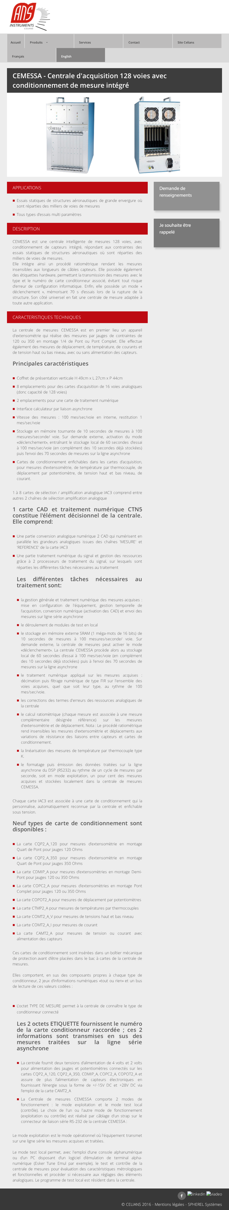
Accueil (16, 42)
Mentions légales (169, 1204)
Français (18, 56)
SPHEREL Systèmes (205, 1204)
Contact (134, 42)
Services (85, 42)
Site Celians (186, 42)
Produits (36, 42)
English (66, 56)
